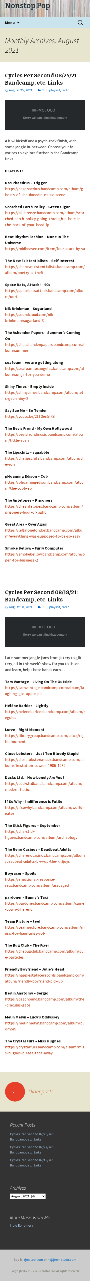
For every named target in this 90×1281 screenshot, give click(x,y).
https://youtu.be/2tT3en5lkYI (30, 416)
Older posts (33, 1091)
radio (66, 90)
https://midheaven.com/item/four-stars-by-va (45, 248)
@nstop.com (33, 1259)
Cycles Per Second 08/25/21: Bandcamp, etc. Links (41, 79)
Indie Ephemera (21, 1225)
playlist (54, 90)
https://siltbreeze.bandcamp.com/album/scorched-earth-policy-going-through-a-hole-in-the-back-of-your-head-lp (44, 218)
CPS (45, 90)
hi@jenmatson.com (62, 1259)
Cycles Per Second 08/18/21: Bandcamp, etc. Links (41, 596)
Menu (10, 22)
